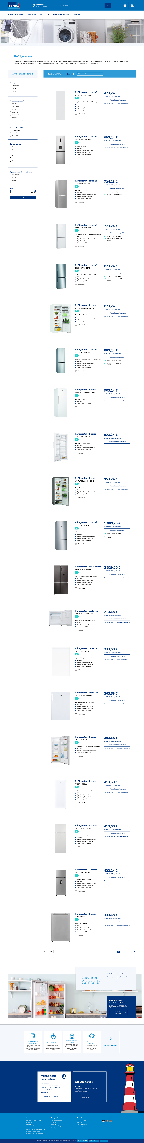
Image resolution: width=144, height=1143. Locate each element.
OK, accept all (83, 1140)
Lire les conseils (113, 982)
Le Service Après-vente (72, 1042)
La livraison (29, 1122)
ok (23, 197)
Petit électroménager (56, 1126)
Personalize (104, 1140)
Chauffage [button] (76, 15)
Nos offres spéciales (82, 1124)
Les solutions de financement (33, 1131)
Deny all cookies (95, 1140)
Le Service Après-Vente (32, 1126)
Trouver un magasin (82, 1120)
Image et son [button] (44, 15)
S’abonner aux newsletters (85, 1096)
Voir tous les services (111, 1045)
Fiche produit (81, 114)
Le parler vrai (29, 1128)
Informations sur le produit (117, 100)
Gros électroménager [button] (15, 15)
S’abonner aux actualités (118, 1012)
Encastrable (54, 1122)
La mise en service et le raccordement (35, 1129)
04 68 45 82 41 (51, 1089)
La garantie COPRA (53, 1042)
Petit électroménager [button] (61, 15)
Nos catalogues (81, 1126)
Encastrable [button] (32, 15)
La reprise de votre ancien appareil (91, 1042)
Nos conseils (80, 1122)
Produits (21, 44)
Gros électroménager (30, 44)
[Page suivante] (132, 952)
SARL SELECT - (41, 4)
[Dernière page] (134, 952)
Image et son (54, 1124)
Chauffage (53, 1128)
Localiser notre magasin (50, 1096)
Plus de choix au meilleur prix (33, 1042)
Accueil (15, 44)
